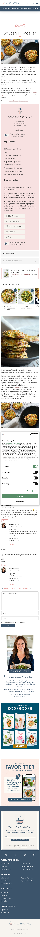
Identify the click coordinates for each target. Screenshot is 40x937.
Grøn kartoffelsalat (26, 307)
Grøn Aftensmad (6, 881)
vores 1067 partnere (13, 443)
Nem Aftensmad (6, 884)
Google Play (5, 912)
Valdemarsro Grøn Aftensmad (21, 275)
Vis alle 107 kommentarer (16, 588)
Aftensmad (5, 878)
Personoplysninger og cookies (20, 929)
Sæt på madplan (14, 221)
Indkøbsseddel (6, 869)
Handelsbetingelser (27, 866)
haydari (18, 387)
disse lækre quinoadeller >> (18, 101)
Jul (21, 884)
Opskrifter (6, 8)
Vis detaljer (30, 491)
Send (11, 237)
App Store (4, 910)
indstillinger (6, 456)
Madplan (15, 8)
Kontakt (4, 901)
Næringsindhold (9, 254)
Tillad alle (20, 496)
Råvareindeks (5, 895)
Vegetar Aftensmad (27, 878)
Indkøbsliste (26, 8)
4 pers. (21, 130)
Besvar (5, 520)
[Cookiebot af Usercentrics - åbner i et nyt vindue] (30, 434)
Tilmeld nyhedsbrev (20, 840)
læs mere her (24, 847)
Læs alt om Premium (27, 869)
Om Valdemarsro (7, 898)
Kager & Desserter (27, 881)
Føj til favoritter (15, 226)
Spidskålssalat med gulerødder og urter (9, 307)
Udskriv (12, 232)
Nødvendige (20, 501)
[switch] (35, 472)
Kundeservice (25, 864)
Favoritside (5, 864)
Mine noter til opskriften (12, 261)
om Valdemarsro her (20, 696)
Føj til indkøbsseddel (13, 215)
